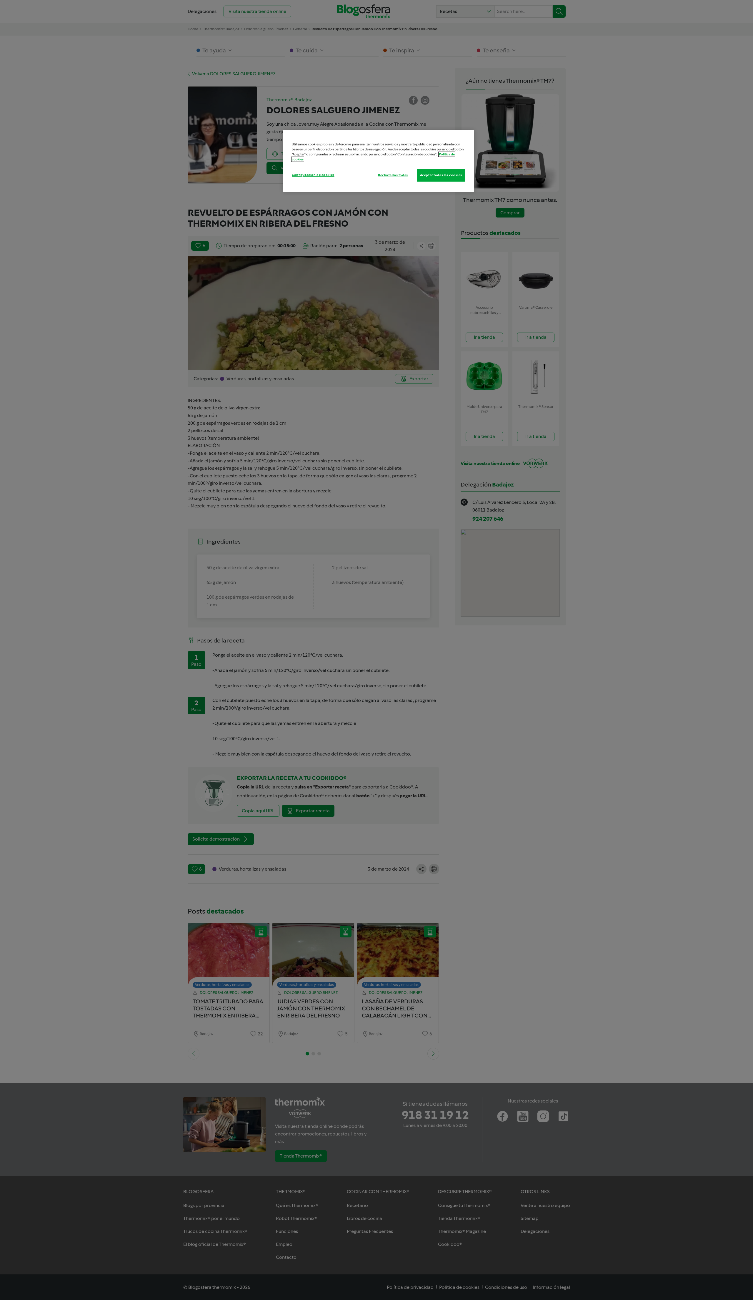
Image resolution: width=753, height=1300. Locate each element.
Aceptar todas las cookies (441, 175)
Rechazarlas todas (393, 175)
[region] (378, 161)
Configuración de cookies (313, 175)
